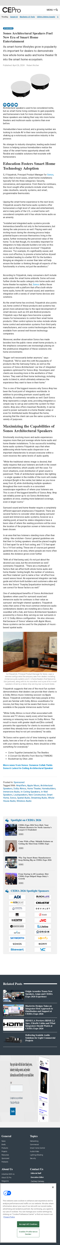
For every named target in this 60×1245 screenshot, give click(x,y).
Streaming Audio (39, 797)
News (21, 834)
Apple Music (33, 785)
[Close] (53, 1187)
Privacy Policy (9, 1217)
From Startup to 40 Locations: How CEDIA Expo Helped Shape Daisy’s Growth (33, 876)
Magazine (5, 1181)
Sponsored (8, 28)
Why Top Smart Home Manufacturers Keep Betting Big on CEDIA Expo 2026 (34, 858)
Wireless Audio (24, 801)
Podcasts (5, 1162)
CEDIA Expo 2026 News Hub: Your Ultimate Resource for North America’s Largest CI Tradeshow (35, 827)
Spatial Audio (23, 797)
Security (33, 1158)
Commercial (34, 1145)
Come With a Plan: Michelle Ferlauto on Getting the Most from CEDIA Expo (35, 842)
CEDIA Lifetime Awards (46, 17)
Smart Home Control (37, 1148)
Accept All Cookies (28, 1224)
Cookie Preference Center (28, 1233)
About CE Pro (6, 1178)
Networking (34, 1141)
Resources (5, 1155)
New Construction (37, 794)
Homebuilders (49, 788)
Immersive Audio (11, 791)
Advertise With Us (8, 1174)
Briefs (4, 1145)
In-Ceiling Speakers (30, 791)
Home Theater (34, 788)
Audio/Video (34, 1151)
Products (5, 1148)
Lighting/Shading (36, 1155)
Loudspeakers (20, 794)
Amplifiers (21, 785)
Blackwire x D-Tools (27, 17)
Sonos (50, 174)
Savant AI (14, 17)
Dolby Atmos (19, 788)
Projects (4, 1151)
